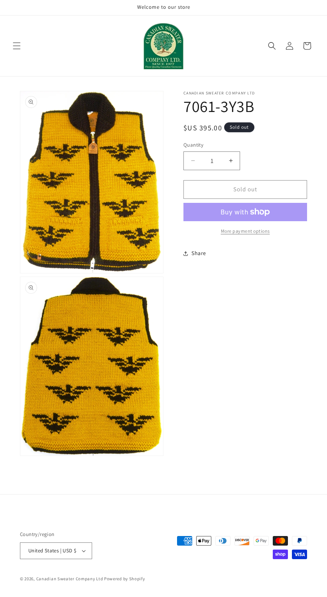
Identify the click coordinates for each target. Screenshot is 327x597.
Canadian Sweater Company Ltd (69, 578)
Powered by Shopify (124, 578)
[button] (17, 46)
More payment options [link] (245, 231)
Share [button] (198, 253)
